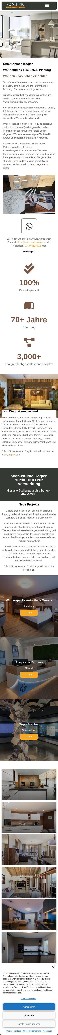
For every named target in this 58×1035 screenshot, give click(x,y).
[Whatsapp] (29, 226)
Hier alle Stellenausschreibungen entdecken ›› (29, 492)
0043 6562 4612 (33, 245)
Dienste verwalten (28, 998)
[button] (53, 967)
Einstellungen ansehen (29, 1024)
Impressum (47, 1031)
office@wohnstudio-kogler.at (31, 242)
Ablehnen (29, 1015)
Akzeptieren (29, 1007)
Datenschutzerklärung (31, 1031)
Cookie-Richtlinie (13, 1031)
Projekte (12, 454)
